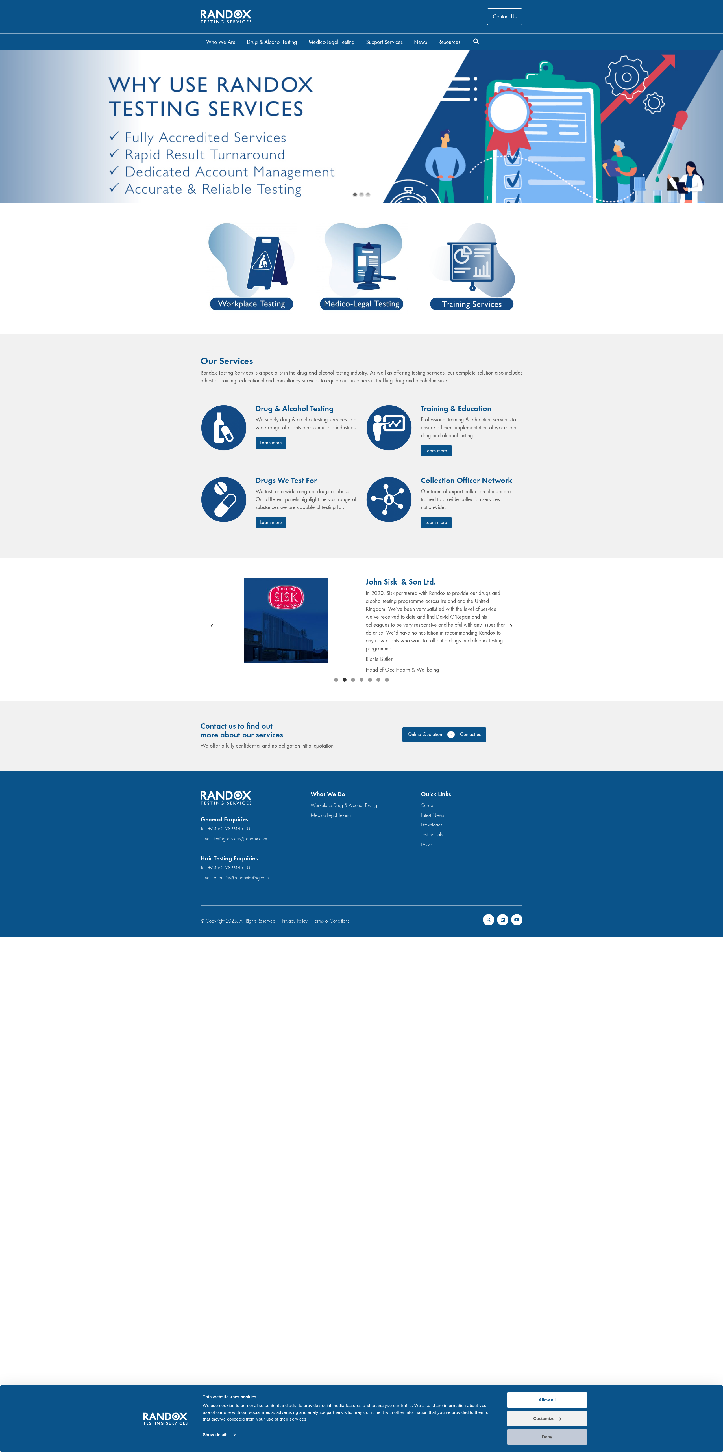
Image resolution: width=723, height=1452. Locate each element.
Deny (547, 1436)
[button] (212, 626)
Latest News (432, 815)
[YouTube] (516, 919)
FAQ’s (426, 845)
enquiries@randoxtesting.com (241, 878)
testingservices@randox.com (240, 839)
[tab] (336, 679)
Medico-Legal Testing (331, 815)
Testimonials (432, 835)
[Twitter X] (488, 919)
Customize (543, 1418)
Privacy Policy (295, 921)
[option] (361, 626)
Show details (215, 1434)
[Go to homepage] (226, 17)
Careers (428, 805)
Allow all (547, 1399)
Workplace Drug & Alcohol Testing (344, 805)
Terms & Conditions (331, 921)
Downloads (431, 825)
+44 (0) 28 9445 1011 (231, 829)
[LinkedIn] (502, 919)
